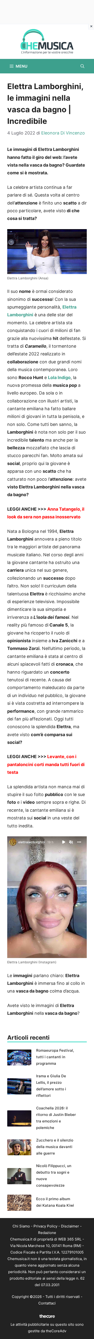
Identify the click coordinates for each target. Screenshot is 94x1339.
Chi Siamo (21, 1226)
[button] (82, 66)
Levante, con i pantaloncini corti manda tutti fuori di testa (46, 764)
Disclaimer (70, 1226)
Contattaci (47, 1303)
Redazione (47, 1232)
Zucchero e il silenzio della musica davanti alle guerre (54, 1147)
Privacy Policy (45, 1226)
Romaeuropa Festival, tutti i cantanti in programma (55, 1057)
